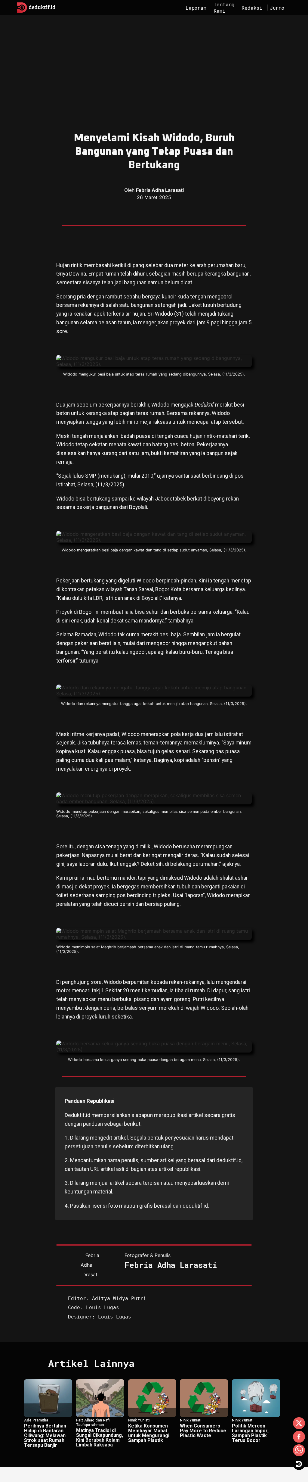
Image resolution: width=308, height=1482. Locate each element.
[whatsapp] (299, 1450)
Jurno (277, 8)
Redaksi (252, 8)
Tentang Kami (224, 7)
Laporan (196, 8)
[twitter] (299, 1423)
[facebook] (299, 1437)
